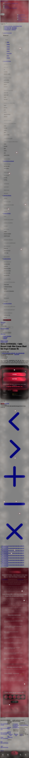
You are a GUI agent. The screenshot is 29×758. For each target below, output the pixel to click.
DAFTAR (14, 379)
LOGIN (14, 374)
